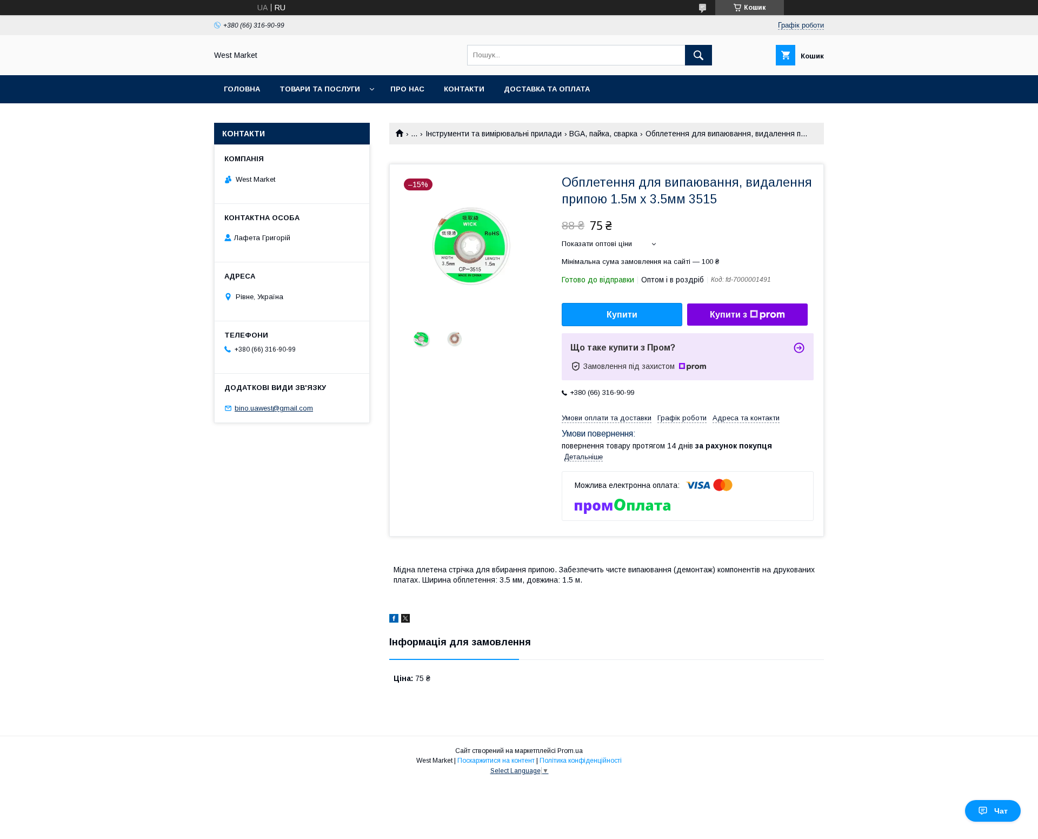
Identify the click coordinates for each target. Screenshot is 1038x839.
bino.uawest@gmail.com (274, 408)
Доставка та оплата (547, 89)
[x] (405, 620)
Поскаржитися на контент (496, 760)
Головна (242, 89)
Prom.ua (570, 751)
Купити (622, 314)
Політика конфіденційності (581, 760)
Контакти (464, 89)
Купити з (728, 314)
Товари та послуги (320, 89)
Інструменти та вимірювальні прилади (493, 133)
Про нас (407, 89)
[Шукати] (698, 55)
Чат (1001, 811)
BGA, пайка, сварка (603, 133)
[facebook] (393, 620)
